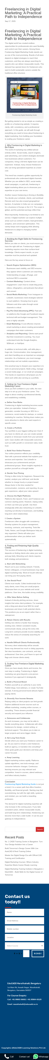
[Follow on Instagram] (23, 964)
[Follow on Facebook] (17, 964)
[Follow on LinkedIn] (33, 964)
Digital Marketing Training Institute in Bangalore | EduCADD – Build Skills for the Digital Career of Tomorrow (24, 872)
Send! (38, 954)
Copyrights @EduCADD (12, 1048)
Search (40, 829)
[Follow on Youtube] (28, 964)
